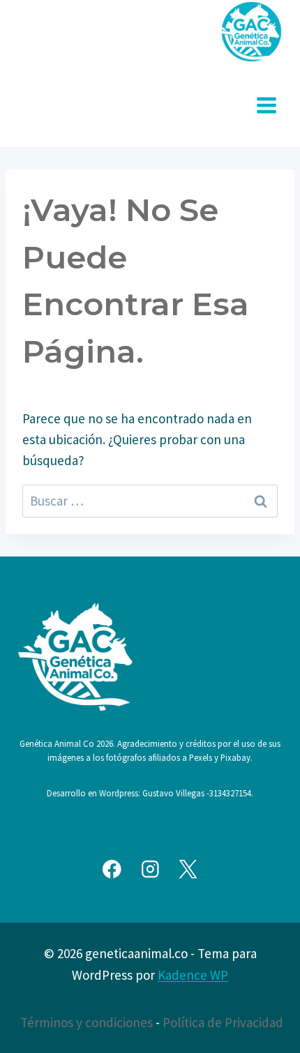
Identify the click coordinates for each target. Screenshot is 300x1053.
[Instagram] (149, 869)
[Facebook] (111, 869)
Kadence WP (193, 975)
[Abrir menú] (266, 105)
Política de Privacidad (223, 1022)
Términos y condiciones (86, 1022)
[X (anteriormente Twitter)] (188, 869)
